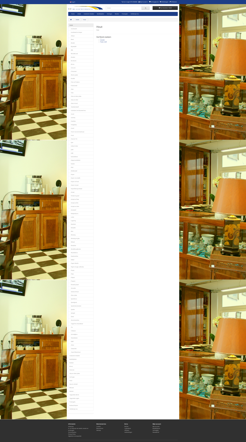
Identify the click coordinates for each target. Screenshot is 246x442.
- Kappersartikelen (74, 160)
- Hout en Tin (73, 139)
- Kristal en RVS (73, 203)
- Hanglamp (73, 125)
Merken (126, 426)
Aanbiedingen (128, 432)
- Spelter (72, 309)
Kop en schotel (73, 384)
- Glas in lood (73, 103)
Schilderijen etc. (135, 14)
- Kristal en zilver (74, 206)
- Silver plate (73, 295)
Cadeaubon (127, 428)
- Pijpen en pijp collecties (76, 267)
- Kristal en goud (74, 196)
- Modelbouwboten (75, 249)
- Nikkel (71, 260)
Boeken (71, 363)
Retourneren (99, 428)
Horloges (109, 14)
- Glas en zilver (73, 100)
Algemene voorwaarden (74, 436)
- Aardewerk (73, 29)
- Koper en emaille (74, 178)
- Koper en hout (74, 181)
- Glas (71, 93)
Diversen (71, 370)
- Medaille (72, 228)
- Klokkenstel (73, 171)
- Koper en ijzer (74, 185)
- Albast (71, 36)
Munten (117, 14)
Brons (71, 366)
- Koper (71, 174)
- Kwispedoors (73, 213)
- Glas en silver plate (75, 96)
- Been (71, 39)
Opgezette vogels (74, 398)
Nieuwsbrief (156, 432)
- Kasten (72, 164)
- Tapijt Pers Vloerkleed (76, 324)
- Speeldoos (73, 299)
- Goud (71, 114)
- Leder (71, 217)
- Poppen (72, 281)
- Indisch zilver (73, 146)
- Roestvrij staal (74, 284)
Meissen (71, 388)
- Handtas (72, 121)
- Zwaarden (73, 348)
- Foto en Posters (74, 82)
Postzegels (125, 14)
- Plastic (71, 270)
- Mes (71, 231)
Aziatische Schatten (89, 14)
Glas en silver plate (74, 373)
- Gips (71, 89)
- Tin (71, 327)
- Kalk (71, 153)
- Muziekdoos (73, 252)
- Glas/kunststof (74, 107)
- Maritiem (72, 224)
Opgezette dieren (74, 395)
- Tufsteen (72, 331)
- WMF (71, 341)
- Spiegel (72, 313)
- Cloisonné (72, 71)
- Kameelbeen (73, 157)
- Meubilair (72, 245)
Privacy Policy (72, 434)
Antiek (79, 14)
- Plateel (72, 277)
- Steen (71, 316)
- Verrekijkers (73, 334)
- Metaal (72, 242)
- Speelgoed (73, 302)
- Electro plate (73, 75)
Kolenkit (102, 40)
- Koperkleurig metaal (75, 188)
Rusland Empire (73, 405)
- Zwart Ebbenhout (74, 352)
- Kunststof (72, 210)
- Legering (72, 220)
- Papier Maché (73, 263)
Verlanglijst (156, 430)
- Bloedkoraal (73, 53)
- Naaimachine (73, 256)
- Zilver (71, 345)
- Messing (72, 235)
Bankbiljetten (100, 14)
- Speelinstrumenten (75, 306)
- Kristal (71, 192)
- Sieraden (72, 288)
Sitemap (98, 430)
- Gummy (72, 117)
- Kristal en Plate (74, 199)
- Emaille (72, 78)
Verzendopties (72, 432)
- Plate (71, 274)
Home (73, 14)
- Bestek (72, 43)
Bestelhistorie (156, 428)
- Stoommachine (74, 320)
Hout (84, 19)
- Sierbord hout (74, 292)
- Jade (71, 149)
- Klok (71, 167)
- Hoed (71, 128)
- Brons (71, 64)
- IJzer (71, 142)
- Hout (71, 135)
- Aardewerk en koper (75, 32)
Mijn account (156, 426)
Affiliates (126, 430)
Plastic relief (103, 42)
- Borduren (72, 61)
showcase (71, 426)
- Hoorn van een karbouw (76, 132)
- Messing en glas (74, 238)
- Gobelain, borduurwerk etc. (77, 110)
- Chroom (72, 68)
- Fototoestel (73, 85)
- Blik (71, 50)
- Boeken (72, 57)
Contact (98, 426)
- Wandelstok (73, 338)
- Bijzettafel (72, 46)
